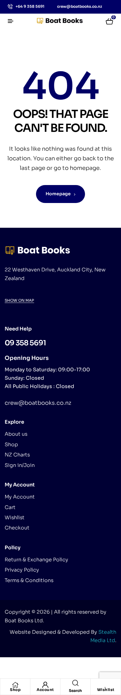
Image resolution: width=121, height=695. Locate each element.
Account (45, 689)
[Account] (45, 685)
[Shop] (15, 685)
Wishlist (105, 689)
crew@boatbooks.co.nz (38, 402)
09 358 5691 (25, 343)
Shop (15, 689)
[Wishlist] (106, 685)
